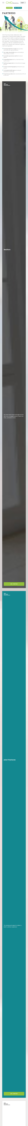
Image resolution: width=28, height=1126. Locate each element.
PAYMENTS (9, 7)
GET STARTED (14, 584)
